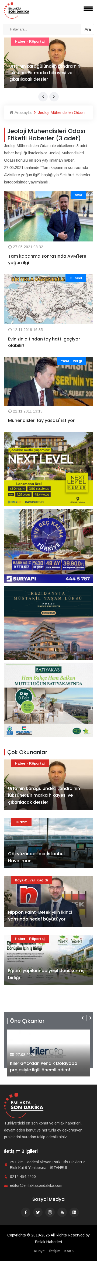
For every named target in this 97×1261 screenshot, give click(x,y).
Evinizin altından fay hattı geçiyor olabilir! (44, 342)
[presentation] (43, 96)
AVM (78, 195)
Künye (39, 1251)
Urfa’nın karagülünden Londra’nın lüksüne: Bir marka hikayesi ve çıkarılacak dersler (44, 72)
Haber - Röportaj (30, 41)
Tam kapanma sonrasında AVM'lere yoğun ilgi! (47, 259)
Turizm (21, 822)
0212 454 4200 (23, 1176)
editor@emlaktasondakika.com (36, 1185)
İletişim (54, 1251)
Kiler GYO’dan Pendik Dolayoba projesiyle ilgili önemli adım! (43, 1066)
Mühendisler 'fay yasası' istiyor (41, 420)
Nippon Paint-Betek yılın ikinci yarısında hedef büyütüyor (40, 915)
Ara (88, 29)
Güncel (76, 278)
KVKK (69, 1251)
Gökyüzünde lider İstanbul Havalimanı (36, 857)
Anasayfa (22, 112)
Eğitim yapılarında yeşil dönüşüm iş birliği (46, 974)
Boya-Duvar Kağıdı (31, 880)
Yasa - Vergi (71, 361)
